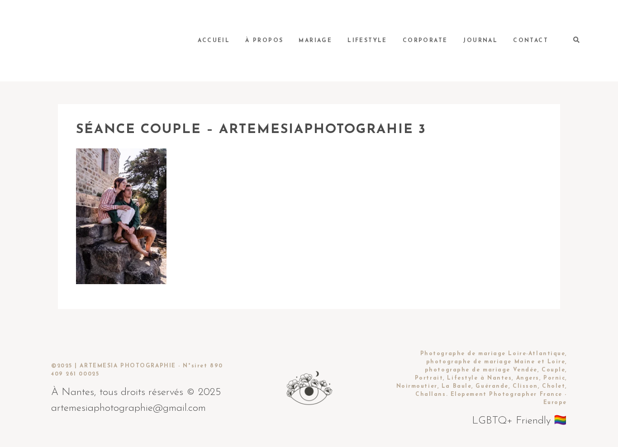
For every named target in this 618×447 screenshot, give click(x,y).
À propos (264, 40)
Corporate (425, 40)
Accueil (214, 40)
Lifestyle (367, 40)
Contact (530, 40)
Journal (480, 40)
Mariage (315, 40)
